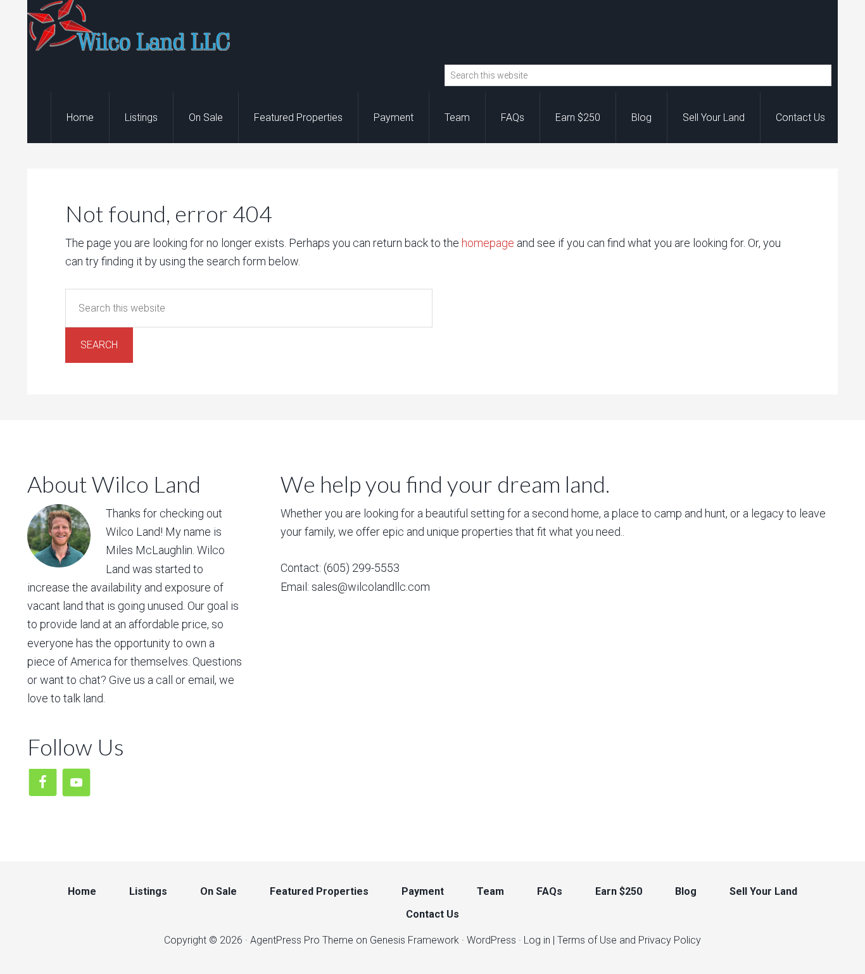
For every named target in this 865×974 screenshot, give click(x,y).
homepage (488, 243)
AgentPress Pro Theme (301, 940)
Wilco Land (128, 25)
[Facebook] (42, 781)
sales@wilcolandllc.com (371, 586)
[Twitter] (76, 781)
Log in (537, 940)
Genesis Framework (414, 940)
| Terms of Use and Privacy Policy (627, 940)
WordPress (491, 940)
